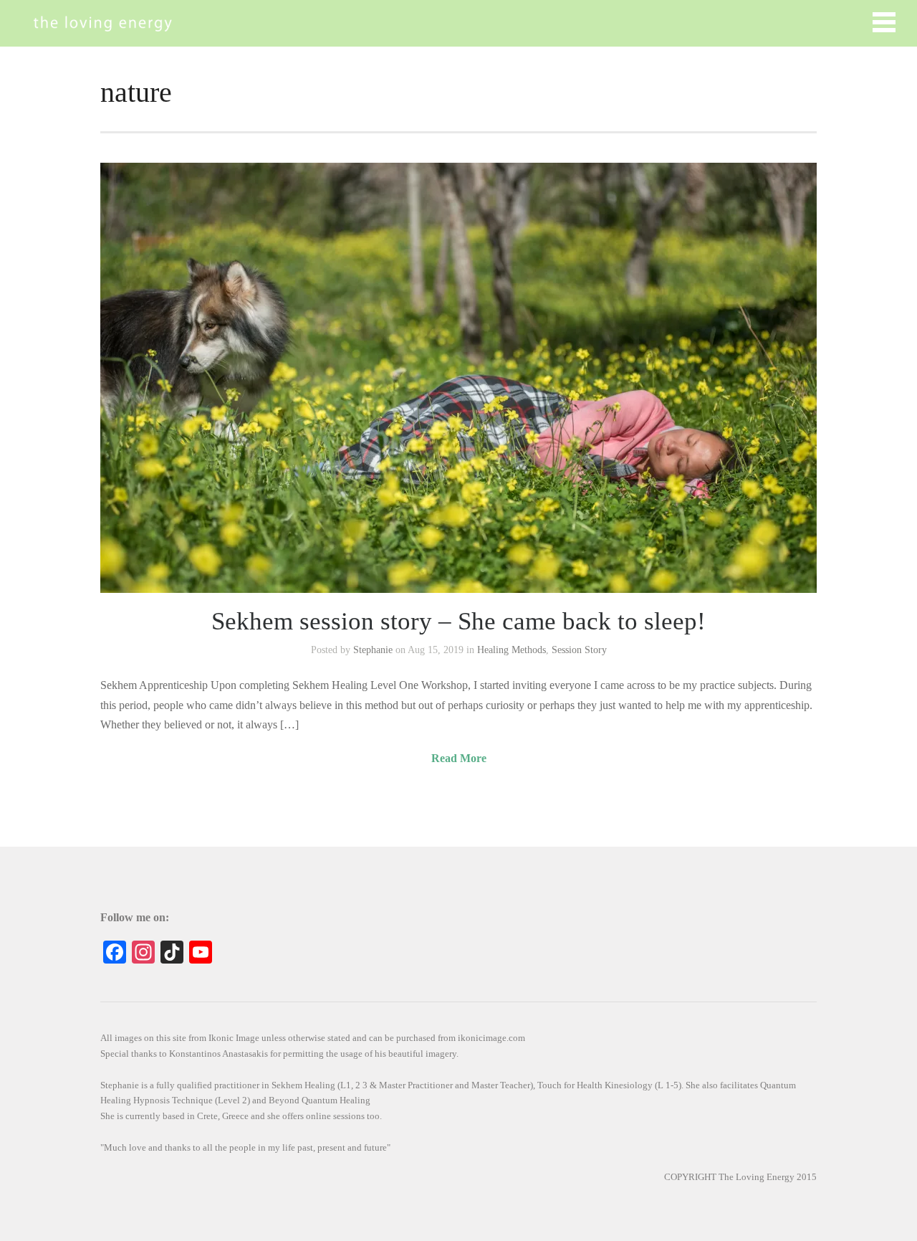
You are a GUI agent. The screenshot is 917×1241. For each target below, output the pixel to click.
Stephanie (373, 650)
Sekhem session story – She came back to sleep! (458, 621)
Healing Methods (511, 650)
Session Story (579, 650)
